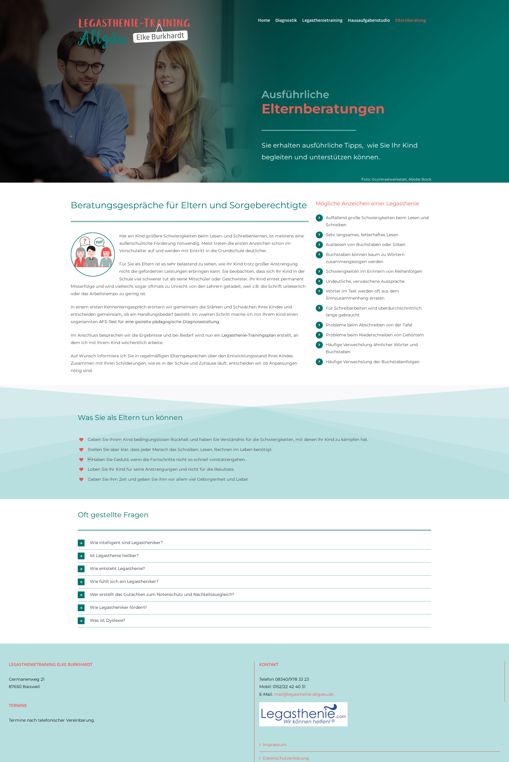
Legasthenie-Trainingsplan (249, 335)
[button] (254, 543)
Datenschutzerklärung (286, 758)
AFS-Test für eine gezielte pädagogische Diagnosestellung (159, 321)
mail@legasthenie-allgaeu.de (303, 694)
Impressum (274, 744)
